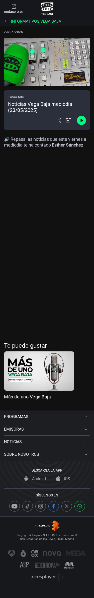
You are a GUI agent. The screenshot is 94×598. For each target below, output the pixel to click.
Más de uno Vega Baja (27, 396)
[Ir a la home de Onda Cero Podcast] (47, 8)
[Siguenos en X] (66, 506)
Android (38, 478)
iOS (66, 478)
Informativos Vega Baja (36, 21)
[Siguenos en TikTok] (27, 506)
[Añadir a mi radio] (68, 120)
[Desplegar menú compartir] (59, 120)
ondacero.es (13, 12)
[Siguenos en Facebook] (53, 506)
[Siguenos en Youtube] (14, 506)
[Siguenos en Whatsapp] (79, 506)
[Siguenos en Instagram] (40, 506)
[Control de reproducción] (81, 120)
